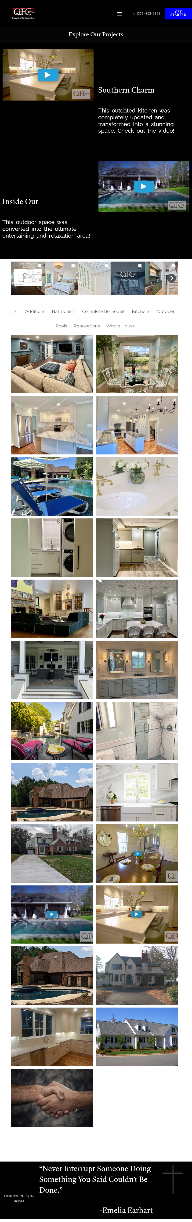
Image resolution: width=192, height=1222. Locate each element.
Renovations (87, 326)
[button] (119, 14)
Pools (61, 326)
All (16, 311)
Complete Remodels (103, 311)
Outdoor (165, 311)
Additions (35, 311)
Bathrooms (64, 311)
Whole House (120, 326)
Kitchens (141, 311)
